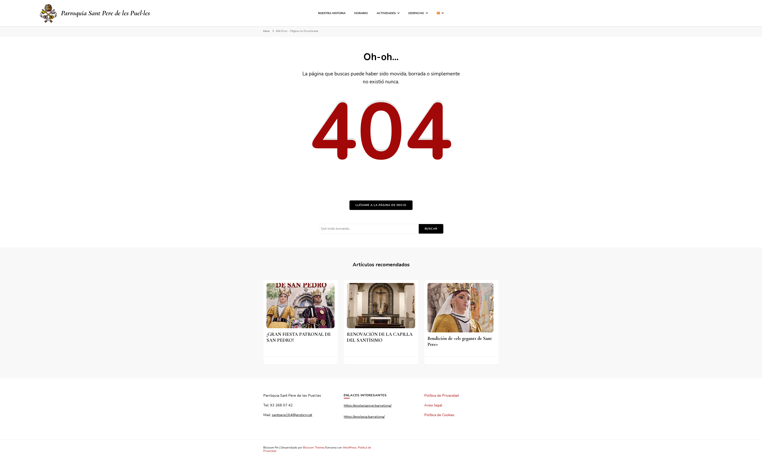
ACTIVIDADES (386, 13)
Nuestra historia (331, 13)
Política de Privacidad (441, 395)
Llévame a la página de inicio (381, 205)
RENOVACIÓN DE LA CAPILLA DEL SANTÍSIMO (380, 337)
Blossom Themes (314, 447)
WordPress (350, 447)
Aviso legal (433, 405)
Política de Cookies (439, 415)
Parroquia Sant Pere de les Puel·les (105, 13)
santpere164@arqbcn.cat (292, 415)
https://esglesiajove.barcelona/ (368, 405)
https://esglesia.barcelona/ (364, 416)
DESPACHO (416, 13)
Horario (361, 13)
